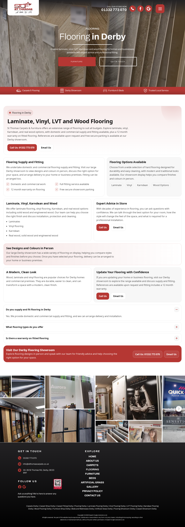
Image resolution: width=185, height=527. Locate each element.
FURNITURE (92, 473)
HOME (92, 456)
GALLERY (92, 486)
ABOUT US (92, 460)
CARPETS (92, 465)
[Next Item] (179, 409)
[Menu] (160, 8)
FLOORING (92, 469)
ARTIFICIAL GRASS (92, 482)
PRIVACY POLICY (92, 491)
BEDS (92, 478)
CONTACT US (92, 495)
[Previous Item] (6, 409)
